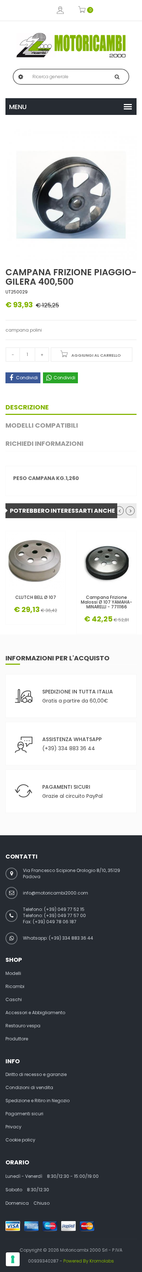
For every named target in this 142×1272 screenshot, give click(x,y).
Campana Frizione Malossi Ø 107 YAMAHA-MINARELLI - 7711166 (106, 602)
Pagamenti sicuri (24, 1114)
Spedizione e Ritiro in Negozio (37, 1101)
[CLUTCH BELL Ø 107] (35, 560)
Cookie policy (20, 1140)
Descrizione (27, 407)
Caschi (13, 1000)
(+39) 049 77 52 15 (64, 909)
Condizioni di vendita (29, 1088)
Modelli (13, 973)
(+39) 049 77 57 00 (65, 915)
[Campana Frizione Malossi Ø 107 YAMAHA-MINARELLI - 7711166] (106, 560)
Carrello (82, 10)
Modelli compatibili (41, 425)
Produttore (16, 1039)
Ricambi (14, 986)
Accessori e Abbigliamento (35, 1013)
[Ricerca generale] (117, 76)
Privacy (13, 1127)
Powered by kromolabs (88, 1261)
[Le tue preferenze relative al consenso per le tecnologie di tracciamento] (13, 1259)
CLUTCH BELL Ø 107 (35, 597)
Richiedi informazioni (44, 443)
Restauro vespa (22, 1026)
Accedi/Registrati (60, 10)
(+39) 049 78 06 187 (54, 922)
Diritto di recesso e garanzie (36, 1074)
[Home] (71, 45)
